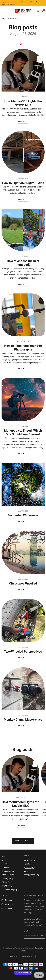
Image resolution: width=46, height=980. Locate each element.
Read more (23, 121)
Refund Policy (7, 886)
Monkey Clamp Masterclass (23, 719)
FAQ (3, 856)
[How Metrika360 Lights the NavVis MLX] (23, 70)
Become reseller (8, 871)
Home (4, 18)
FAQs (26, 871)
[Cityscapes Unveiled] (23, 552)
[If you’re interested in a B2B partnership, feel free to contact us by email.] (23, 3)
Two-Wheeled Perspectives (23, 651)
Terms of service (8, 875)
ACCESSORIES (29, 868)
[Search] (38, 11)
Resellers (5, 867)
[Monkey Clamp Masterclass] (23, 688)
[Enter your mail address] (42, 936)
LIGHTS (26, 864)
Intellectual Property (9, 889)
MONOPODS (28, 860)
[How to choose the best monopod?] (23, 230)
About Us (5, 860)
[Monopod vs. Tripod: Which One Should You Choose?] (23, 399)
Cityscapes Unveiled (23, 583)
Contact (4, 864)
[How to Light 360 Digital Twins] (23, 152)
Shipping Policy (7, 878)
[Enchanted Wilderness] (23, 484)
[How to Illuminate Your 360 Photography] (23, 314)
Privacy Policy (7, 882)
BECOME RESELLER (31, 875)
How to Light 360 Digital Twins (23, 183)
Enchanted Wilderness (23, 515)
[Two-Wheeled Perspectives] (23, 620)
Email (26, 931)
